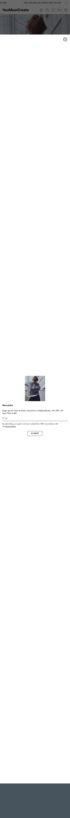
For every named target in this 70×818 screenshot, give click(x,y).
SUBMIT (35, 434)
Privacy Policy (10, 426)
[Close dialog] (65, 39)
